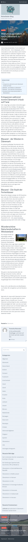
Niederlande (5, 413)
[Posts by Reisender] (4, 330)
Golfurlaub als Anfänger (9, 520)
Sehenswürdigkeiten (8, 430)
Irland (4, 384)
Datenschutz (11, 539)
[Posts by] (2, 42)
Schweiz (4, 427)
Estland (4, 369)
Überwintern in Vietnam (9, 477)
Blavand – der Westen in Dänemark (12, 87)
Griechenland (6, 380)
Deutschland (6, 366)
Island (4, 387)
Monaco (4, 409)
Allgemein (5, 359)
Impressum (4, 539)
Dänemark (3, 30)
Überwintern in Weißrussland (10, 474)
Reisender (6, 42)
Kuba (3, 398)
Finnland (4, 373)
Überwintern (6, 441)
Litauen (4, 405)
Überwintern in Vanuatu (9, 497)
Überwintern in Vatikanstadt (10, 494)
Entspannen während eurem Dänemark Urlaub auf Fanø (13, 84)
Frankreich (5, 377)
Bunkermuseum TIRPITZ (19, 169)
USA (3, 445)
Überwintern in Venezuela (9, 490)
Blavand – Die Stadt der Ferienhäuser (12, 89)
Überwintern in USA (8, 481)
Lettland (4, 402)
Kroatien (4, 395)
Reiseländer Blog (7, 16)
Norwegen (5, 416)
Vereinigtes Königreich (8, 448)
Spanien (4, 438)
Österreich (5, 420)
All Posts (12, 339)
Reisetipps (5, 423)
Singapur (4, 434)
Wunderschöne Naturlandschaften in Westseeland (12, 92)
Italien (4, 391)
